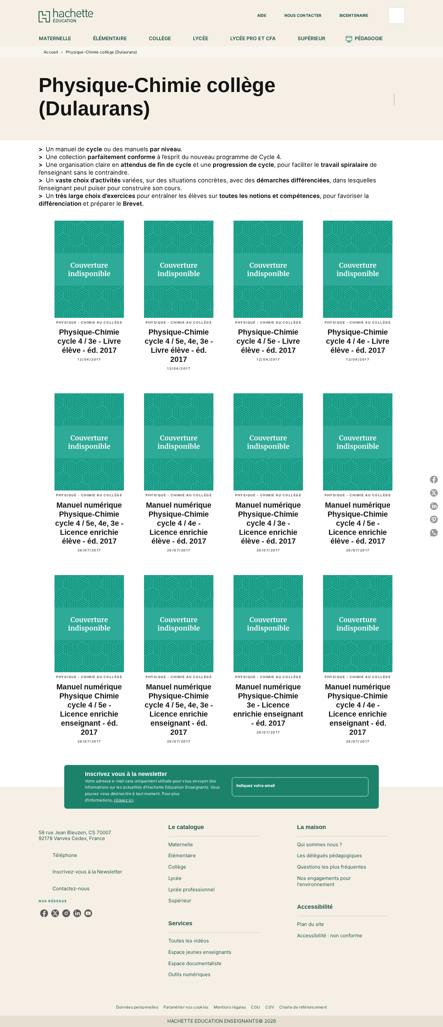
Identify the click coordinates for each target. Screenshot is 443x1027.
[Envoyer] (360, 787)
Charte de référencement (303, 1007)
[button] (258, 15)
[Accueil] (66, 15)
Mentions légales (230, 1007)
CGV (269, 1007)
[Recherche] (396, 15)
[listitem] (44, 913)
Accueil (51, 52)
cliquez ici (123, 800)
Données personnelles (137, 1007)
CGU (255, 1007)
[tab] (58, 38)
